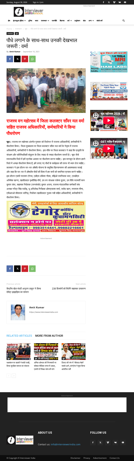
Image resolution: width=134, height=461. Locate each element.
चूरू (26, 28)
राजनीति (54, 20)
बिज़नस (62, 20)
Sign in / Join (38, 2)
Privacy (87, 458)
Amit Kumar (14, 51)
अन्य (90, 20)
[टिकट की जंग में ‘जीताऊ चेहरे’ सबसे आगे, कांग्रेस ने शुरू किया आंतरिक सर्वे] (74, 351)
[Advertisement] (89, 12)
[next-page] (14, 376)
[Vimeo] (114, 2)
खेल (84, 20)
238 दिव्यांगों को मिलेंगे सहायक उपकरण (69, 288)
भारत (36, 20)
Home (9, 28)
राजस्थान (44, 20)
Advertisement (100, 458)
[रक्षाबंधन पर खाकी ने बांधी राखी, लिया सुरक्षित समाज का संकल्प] (19, 351)
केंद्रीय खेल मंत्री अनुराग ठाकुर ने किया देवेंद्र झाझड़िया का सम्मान (24, 290)
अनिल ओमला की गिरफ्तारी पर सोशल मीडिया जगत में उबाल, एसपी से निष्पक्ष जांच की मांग (45, 365)
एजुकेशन (77, 20)
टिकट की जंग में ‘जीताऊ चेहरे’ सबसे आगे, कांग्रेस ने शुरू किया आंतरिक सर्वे (73, 365)
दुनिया (30, 20)
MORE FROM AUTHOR (49, 335)
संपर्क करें (99, 20)
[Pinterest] (25, 59)
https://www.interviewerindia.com (43, 312)
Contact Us (115, 458)
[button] (123, 20)
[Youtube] (125, 2)
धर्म (68, 20)
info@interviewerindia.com (65, 444)
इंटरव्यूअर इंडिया (18, 20)
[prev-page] (9, 376)
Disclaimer (75, 458)
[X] (108, 2)
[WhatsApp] (32, 59)
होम (9, 20)
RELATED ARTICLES (19, 335)
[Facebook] (103, 2)
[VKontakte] (119, 2)
